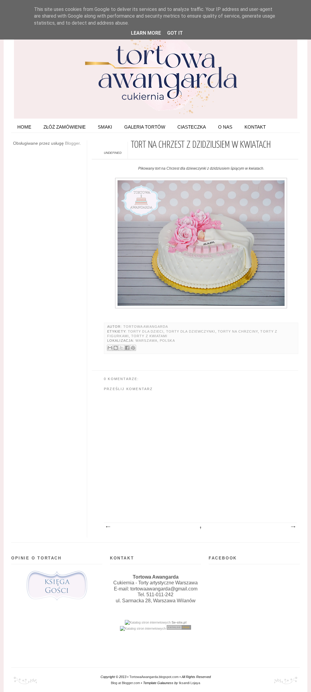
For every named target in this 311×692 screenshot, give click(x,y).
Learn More (146, 33)
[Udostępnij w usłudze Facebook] (127, 348)
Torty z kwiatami (149, 336)
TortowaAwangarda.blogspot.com (154, 677)
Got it (175, 33)
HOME (24, 127)
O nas (225, 127)
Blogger (72, 143)
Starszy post (293, 527)
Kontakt (255, 127)
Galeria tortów (144, 127)
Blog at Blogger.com (125, 683)
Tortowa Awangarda (145, 326)
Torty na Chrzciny (238, 331)
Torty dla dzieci (145, 331)
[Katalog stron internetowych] (148, 622)
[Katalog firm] (179, 628)
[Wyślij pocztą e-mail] (110, 348)
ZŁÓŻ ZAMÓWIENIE (64, 127)
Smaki (105, 127)
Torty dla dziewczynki (190, 331)
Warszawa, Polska (155, 340)
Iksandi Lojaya (189, 683)
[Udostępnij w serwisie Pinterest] (133, 348)
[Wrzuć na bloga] (116, 348)
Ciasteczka (191, 127)
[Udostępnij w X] (121, 348)
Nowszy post (108, 527)
